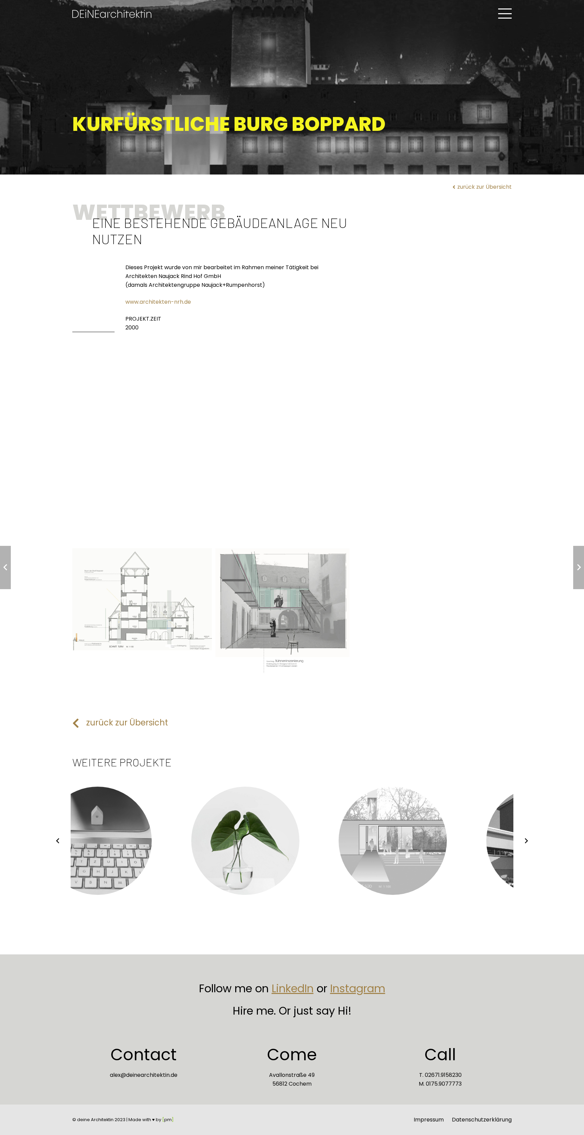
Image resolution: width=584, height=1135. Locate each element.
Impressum (429, 1120)
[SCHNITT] (142, 599)
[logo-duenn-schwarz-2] (111, 13)
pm (168, 1119)
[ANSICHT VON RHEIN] (213, 465)
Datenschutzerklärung (482, 1120)
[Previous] (57, 840)
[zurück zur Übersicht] (79, 723)
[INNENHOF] (285, 611)
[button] (505, 13)
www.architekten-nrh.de (158, 302)
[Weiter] (526, 840)
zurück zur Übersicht (127, 722)
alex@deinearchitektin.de (143, 1075)
